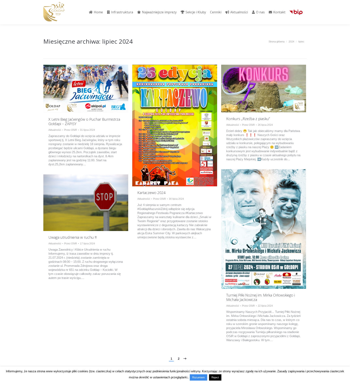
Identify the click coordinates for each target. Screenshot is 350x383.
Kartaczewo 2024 (151, 192)
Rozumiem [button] (198, 377)
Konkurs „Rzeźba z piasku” (248, 118)
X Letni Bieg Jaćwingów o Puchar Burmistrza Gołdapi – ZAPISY (84, 121)
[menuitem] (96, 12)
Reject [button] (215, 377)
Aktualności (54, 130)
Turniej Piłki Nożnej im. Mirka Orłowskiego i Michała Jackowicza (260, 297)
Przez (70, 130)
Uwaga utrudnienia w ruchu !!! (72, 237)
